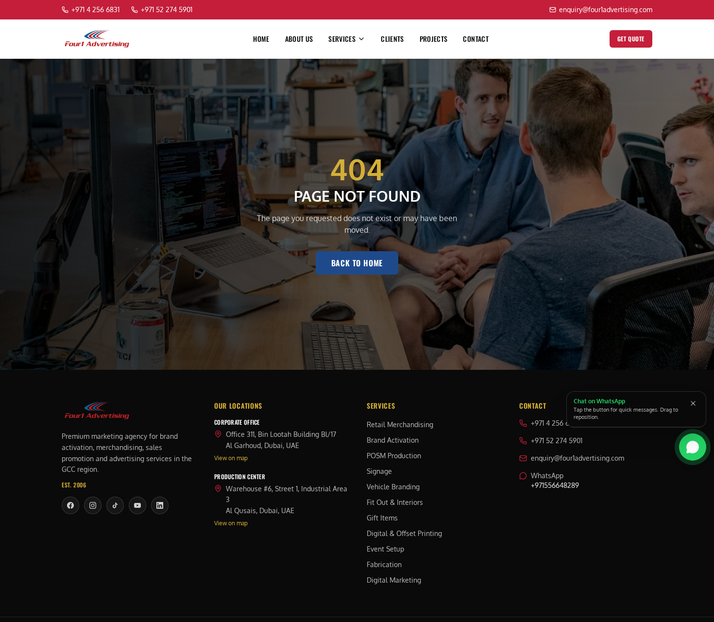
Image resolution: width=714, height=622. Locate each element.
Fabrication (384, 564)
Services (342, 39)
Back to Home (357, 263)
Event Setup (385, 549)
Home (261, 39)
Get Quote (631, 39)
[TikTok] (115, 505)
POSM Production (394, 455)
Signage (379, 471)
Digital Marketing (394, 580)
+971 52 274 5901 (556, 440)
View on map (231, 458)
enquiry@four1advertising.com (577, 458)
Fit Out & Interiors (395, 502)
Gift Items (382, 518)
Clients (392, 39)
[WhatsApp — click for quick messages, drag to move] (692, 446)
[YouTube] (137, 505)
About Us (299, 39)
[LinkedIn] (160, 505)
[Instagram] (93, 505)
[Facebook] (70, 505)
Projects (434, 39)
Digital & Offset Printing (404, 533)
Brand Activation (393, 440)
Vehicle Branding (393, 487)
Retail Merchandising (400, 424)
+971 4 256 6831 (555, 423)
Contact (475, 39)
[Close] (693, 403)
